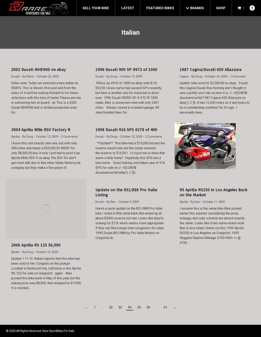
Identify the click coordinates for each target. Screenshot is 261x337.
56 (148, 307)
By (28, 76)
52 (111, 307)
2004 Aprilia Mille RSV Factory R (40, 130)
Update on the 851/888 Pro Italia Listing (126, 192)
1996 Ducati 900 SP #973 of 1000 (126, 69)
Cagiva (184, 76)
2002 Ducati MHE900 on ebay (38, 69)
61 (165, 307)
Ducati (15, 76)
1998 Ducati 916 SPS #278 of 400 (126, 130)
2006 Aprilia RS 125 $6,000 (36, 245)
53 (120, 307)
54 (130, 307)
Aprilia (15, 136)
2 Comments (69, 136)
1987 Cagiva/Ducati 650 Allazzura (210, 69)
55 (139, 307)
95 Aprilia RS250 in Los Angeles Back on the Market (214, 192)
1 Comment (238, 76)
